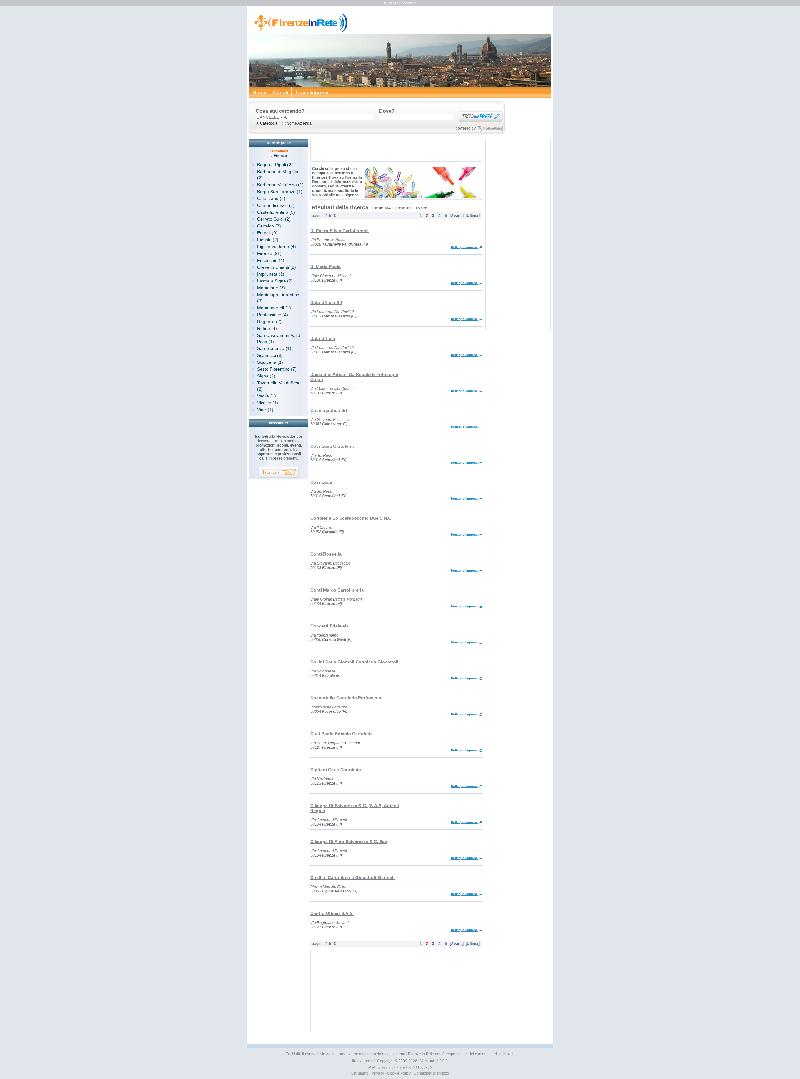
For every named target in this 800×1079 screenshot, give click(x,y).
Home (259, 92)
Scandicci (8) (270, 355)
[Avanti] (457, 215)
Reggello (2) (269, 321)
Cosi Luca (321, 482)
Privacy (378, 1073)
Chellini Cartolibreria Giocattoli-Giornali (352, 877)
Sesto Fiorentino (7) (277, 369)
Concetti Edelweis (329, 625)
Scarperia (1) (270, 362)
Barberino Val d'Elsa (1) (280, 184)
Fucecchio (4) (270, 260)
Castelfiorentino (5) (276, 212)
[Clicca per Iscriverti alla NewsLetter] (278, 473)
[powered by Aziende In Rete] (490, 128)
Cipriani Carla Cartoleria (335, 769)
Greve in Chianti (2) (276, 267)
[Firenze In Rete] (298, 31)
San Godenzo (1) (274, 348)
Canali (280, 92)
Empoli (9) (267, 232)
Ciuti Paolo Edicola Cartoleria (341, 733)
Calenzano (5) (271, 198)
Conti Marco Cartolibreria (337, 589)
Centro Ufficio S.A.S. (332, 913)
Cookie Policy (399, 1073)
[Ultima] (473, 215)
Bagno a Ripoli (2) (275, 164)
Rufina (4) (267, 328)
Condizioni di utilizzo (431, 1073)
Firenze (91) (269, 253)
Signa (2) (266, 375)
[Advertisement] (396, 150)
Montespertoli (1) (274, 307)
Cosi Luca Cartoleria (332, 446)
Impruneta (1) (270, 274)
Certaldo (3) (269, 225)
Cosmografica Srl (328, 410)
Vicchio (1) (267, 402)
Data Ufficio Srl (326, 302)
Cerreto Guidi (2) (274, 219)
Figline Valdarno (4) (276, 246)
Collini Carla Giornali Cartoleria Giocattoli (354, 661)
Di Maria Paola (325, 266)
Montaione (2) (271, 287)
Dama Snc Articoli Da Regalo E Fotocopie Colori (354, 377)
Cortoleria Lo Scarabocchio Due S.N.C (350, 518)
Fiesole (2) (267, 239)
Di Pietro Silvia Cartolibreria (339, 230)
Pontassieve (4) (272, 314)
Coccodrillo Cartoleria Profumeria (345, 697)
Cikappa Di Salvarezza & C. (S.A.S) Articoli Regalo (354, 808)
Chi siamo (359, 1073)
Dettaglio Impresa (464, 247)
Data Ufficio (322, 338)
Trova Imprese (311, 92)
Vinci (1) (265, 409)
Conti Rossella (326, 554)
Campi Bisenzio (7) (276, 205)
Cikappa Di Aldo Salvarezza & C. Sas (348, 841)
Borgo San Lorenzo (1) (279, 191)
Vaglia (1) (266, 395)
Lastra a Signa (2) (275, 280)
